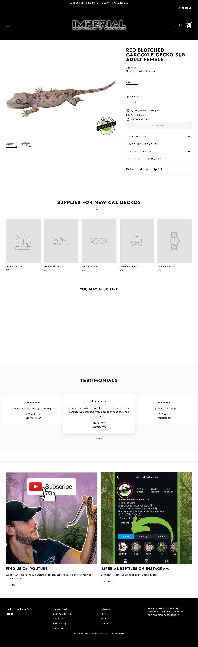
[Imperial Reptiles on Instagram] (146, 518)
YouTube (105, 619)
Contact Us (58, 628)
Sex (128, 82)
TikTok (103, 614)
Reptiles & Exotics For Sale (18, 609)
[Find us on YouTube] (51, 518)
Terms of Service (61, 609)
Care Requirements (143, 144)
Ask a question (140, 151)
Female (132, 87)
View (12, 585)
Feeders (9, 614)
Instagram (105, 609)
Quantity (133, 96)
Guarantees (58, 619)
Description (137, 136)
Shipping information (145, 159)
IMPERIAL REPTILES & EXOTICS (94, 633)
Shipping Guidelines (62, 614)
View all (99, 209)
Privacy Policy (59, 623)
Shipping (130, 71)
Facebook (105, 623)
